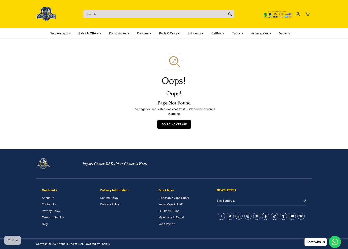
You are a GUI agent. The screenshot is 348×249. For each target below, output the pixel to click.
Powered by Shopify (97, 243)
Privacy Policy (51, 211)
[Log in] (297, 14)
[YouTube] (292, 216)
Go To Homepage (174, 124)
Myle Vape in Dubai (171, 217)
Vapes (284, 33)
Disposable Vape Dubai (173, 197)
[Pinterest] (256, 216)
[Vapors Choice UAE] (46, 14)
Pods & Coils (168, 33)
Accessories (260, 33)
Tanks (236, 33)
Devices (143, 33)
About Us (48, 197)
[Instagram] (247, 216)
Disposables (118, 33)
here (197, 109)
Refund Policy (109, 197)
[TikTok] (274, 216)
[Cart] (307, 14)
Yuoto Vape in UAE (170, 204)
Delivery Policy (110, 204)
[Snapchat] (265, 216)
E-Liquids (195, 33)
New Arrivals (59, 33)
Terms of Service (53, 217)
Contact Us (49, 204)
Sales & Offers (88, 33)
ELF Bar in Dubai (169, 211)
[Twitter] (230, 216)
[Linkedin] (239, 216)
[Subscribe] (304, 201)
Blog (45, 224)
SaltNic (217, 33)
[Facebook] (221, 216)
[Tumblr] (283, 216)
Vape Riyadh (166, 224)
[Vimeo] (301, 216)
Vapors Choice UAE (71, 243)
